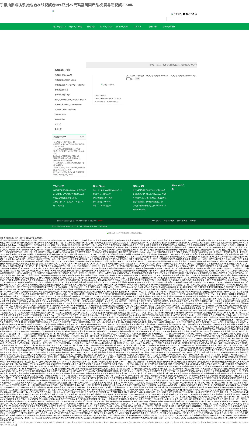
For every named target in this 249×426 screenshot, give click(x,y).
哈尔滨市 (196, 422)
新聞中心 (91, 27)
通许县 (74, 422)
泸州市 (182, 422)
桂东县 (189, 422)
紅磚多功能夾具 (61, 114)
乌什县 (241, 422)
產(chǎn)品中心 (162, 65)
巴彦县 (119, 422)
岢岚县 (203, 422)
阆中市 (7, 425)
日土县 (169, 422)
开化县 (228, 422)
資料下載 (153, 27)
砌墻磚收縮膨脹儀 (61, 90)
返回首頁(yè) (156, 221)
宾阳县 (100, 422)
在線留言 (137, 27)
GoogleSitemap (102, 226)
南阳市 (2, 422)
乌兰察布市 (59, 422)
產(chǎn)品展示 (106, 27)
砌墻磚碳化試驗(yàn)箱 (63, 75)
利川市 (26, 422)
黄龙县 (13, 425)
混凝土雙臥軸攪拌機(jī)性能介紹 (66, 156)
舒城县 (81, 422)
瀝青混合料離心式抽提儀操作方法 (67, 158)
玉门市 (15, 422)
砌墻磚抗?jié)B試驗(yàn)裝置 (65, 80)
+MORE (82, 137)
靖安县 (51, 422)
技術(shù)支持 (122, 27)
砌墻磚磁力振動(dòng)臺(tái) (65, 109)
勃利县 (163, 422)
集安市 (87, 422)
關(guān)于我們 (75, 27)
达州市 (176, 422)
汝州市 (214, 422)
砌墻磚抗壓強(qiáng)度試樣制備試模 (68, 105)
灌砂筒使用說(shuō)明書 (62, 161)
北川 (21, 422)
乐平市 (150, 422)
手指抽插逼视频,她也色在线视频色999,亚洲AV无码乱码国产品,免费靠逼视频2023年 (66, 5)
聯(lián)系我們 (169, 27)
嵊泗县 (45, 422)
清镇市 (131, 422)
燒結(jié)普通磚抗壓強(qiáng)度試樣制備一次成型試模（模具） (70, 100)
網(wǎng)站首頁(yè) (59, 28)
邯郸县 (112, 422)
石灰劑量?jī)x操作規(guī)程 (64, 142)
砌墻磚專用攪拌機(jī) (62, 95)
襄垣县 (9, 422)
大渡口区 (221, 422)
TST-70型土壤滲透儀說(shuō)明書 (66, 149)
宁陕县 (68, 422)
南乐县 (32, 422)
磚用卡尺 (58, 124)
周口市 (144, 422)
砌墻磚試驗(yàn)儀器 (176, 65)
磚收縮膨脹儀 (60, 119)
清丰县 (93, 422)
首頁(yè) (153, 65)
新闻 (209, 422)
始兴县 (125, 422)
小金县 (138, 422)
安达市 (39, 422)
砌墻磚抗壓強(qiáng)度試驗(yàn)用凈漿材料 (70, 85)
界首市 (157, 422)
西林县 (235, 422)
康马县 (106, 422)
